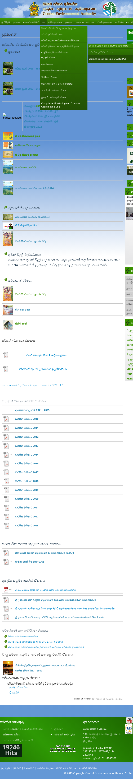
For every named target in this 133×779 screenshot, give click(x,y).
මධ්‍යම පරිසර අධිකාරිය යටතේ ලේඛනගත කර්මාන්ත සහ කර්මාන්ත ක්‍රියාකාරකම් (46, 646)
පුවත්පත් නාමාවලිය (64, 734)
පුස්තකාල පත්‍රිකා (11, 734)
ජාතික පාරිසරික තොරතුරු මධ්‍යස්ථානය (23, 729)
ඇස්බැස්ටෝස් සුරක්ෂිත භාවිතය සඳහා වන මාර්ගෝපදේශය (45, 589)
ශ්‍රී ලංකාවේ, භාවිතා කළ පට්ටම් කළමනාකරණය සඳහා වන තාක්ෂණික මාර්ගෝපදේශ (59, 617)
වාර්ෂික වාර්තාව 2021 (26, 507)
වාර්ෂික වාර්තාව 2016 (26, 463)
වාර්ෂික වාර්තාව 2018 (26, 481)
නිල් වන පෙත (22, 309)
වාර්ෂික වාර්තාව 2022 (26, 516)
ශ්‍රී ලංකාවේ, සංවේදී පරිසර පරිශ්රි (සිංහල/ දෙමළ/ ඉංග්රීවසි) (35, 641)
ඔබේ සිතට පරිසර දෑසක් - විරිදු (30, 241)
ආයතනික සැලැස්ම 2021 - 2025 (32, 410)
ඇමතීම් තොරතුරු (88, 767)
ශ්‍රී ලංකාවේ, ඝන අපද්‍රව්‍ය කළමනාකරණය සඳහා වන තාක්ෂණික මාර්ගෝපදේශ (55, 599)
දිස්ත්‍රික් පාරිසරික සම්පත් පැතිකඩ (23, 636)
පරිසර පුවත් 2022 (33, 126)
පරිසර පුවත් (30, 106)
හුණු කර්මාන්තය (19, 687)
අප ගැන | (18, 767)
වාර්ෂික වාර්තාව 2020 (26, 498)
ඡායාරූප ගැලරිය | (46, 767)
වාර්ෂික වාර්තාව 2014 (26, 454)
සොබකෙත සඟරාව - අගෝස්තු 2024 (34, 188)
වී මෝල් (14, 692)
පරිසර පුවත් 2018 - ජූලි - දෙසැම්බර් (42, 116)
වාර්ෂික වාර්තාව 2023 (26, 525)
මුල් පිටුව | (6, 767)
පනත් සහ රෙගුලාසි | (67, 767)
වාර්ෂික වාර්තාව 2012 (26, 436)
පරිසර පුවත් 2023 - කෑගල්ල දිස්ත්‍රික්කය (35, 68)
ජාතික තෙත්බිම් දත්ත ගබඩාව (18, 740)
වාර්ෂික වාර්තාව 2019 (26, 489)
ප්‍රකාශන (58, 729)
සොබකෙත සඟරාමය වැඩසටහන (32, 217)
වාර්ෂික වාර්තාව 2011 (26, 427)
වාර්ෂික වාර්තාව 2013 (26, 445)
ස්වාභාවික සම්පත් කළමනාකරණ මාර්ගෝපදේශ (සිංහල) (44, 552)
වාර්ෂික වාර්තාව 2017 (26, 472)
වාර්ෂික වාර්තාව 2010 (26, 418)
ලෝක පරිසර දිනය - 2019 (28, 670)
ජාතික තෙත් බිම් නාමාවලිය (29, 561)
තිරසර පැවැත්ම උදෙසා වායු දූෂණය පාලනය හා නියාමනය (45, 665)
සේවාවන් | (30, 767)
